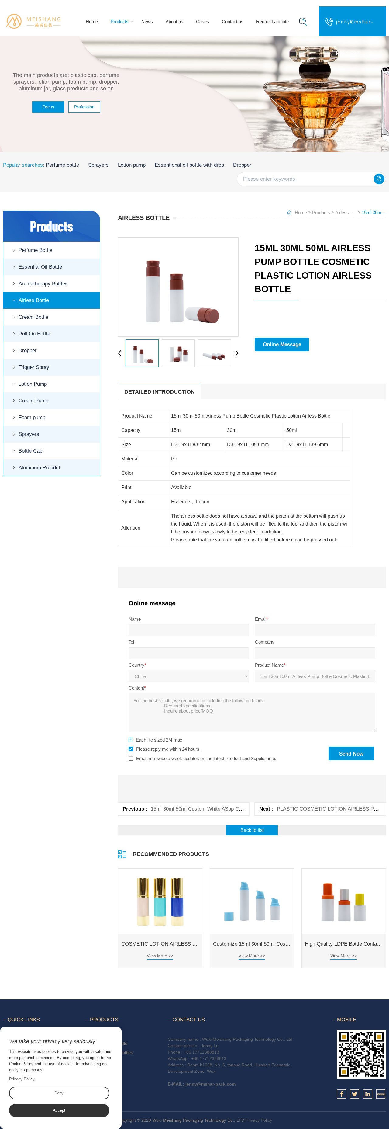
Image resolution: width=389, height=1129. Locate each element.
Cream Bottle (33, 317)
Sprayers (98, 165)
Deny (59, 1093)
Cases (202, 21)
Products (120, 21)
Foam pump (32, 417)
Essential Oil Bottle (40, 267)
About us (174, 21)
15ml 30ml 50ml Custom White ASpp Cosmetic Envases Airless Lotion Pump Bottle (245, 809)
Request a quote (272, 21)
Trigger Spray (34, 367)
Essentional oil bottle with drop (189, 165)
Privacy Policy (259, 1120)
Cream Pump (33, 401)
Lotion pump (132, 165)
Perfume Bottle (35, 250)
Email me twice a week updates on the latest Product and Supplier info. (206, 758)
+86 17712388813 (201, 1052)
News (147, 21)
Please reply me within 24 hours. (168, 749)
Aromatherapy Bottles (43, 284)
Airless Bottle (34, 300)
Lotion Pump (33, 384)
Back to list (252, 830)
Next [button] (235, 353)
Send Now (351, 754)
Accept (59, 1110)
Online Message (282, 344)
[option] (178, 287)
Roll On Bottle (34, 334)
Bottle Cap (30, 451)
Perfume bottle (62, 165)
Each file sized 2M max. (160, 739)
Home (92, 21)
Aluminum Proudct (39, 468)
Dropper (242, 165)
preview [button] (121, 353)
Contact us (232, 21)
